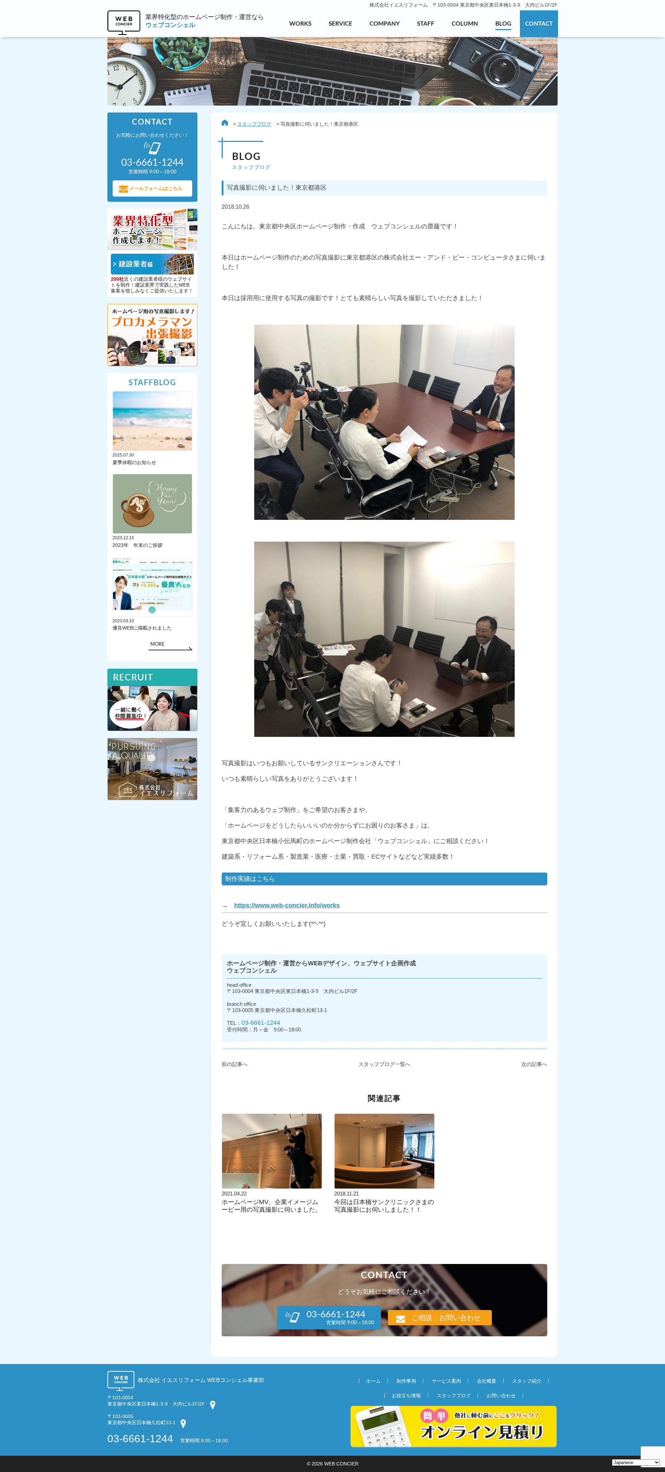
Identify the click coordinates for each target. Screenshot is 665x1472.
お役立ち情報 (406, 1395)
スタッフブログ (254, 124)
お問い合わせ (501, 1395)
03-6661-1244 (260, 1022)
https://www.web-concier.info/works (287, 905)
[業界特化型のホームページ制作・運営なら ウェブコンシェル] (185, 32)
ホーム (373, 1381)
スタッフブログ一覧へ (384, 1064)
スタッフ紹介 (526, 1381)
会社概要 (486, 1381)
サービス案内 (446, 1381)
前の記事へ (235, 1064)
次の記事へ (534, 1064)
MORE (157, 644)
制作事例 (406, 1381)
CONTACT (539, 24)
